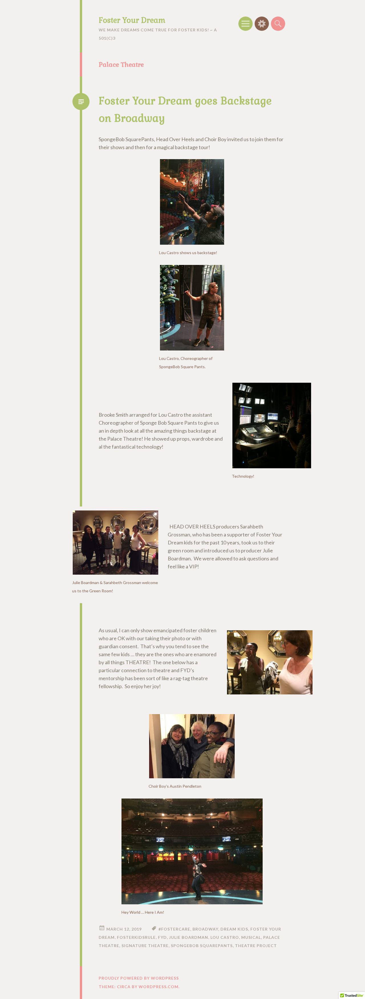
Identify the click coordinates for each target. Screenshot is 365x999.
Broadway (205, 929)
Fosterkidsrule (136, 937)
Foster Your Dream (132, 20)
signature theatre (145, 945)
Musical (251, 937)
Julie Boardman (188, 937)
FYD (162, 937)
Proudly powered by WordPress (139, 978)
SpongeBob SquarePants (202, 945)
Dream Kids (234, 929)
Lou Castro (224, 937)
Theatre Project (256, 945)
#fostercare (174, 929)
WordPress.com (159, 986)
